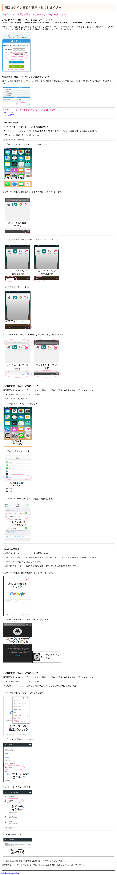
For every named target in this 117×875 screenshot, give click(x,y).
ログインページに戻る (10, 873)
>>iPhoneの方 (8, 113)
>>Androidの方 (8, 115)
